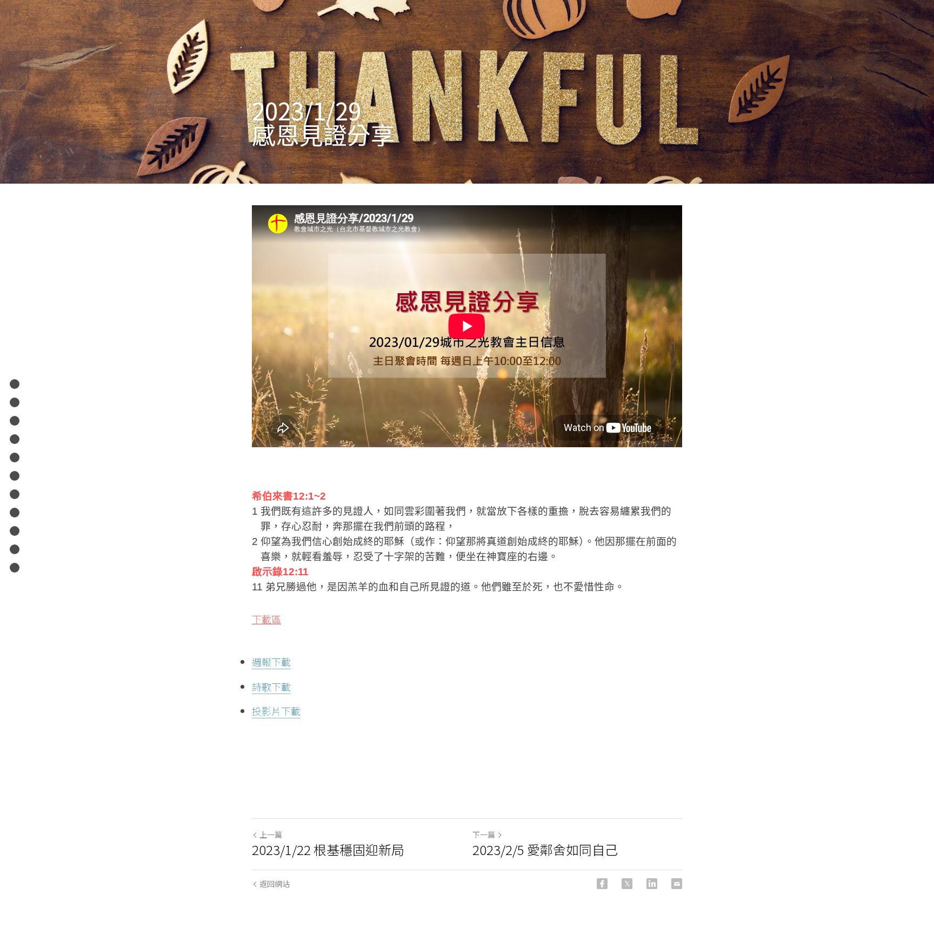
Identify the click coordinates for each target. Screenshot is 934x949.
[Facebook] (602, 883)
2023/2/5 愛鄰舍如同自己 (545, 850)
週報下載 (271, 662)
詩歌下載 (271, 686)
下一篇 (483, 834)
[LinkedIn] (651, 883)
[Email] (676, 883)
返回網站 (274, 883)
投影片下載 (276, 711)
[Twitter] (627, 883)
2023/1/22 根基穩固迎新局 (328, 850)
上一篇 (270, 834)
